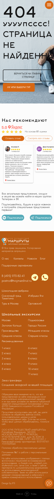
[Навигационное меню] (49, 4)
